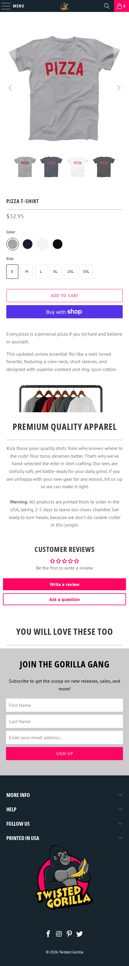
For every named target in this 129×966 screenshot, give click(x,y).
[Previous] (11, 88)
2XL (70, 271)
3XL (86, 271)
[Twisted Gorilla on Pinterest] (69, 934)
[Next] (118, 88)
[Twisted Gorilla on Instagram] (59, 934)
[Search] (106, 6)
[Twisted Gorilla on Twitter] (79, 934)
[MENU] (3, 6)
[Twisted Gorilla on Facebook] (48, 934)
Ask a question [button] (64, 599)
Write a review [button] (65, 584)
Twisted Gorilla (71, 952)
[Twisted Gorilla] (64, 6)
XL (55, 271)
